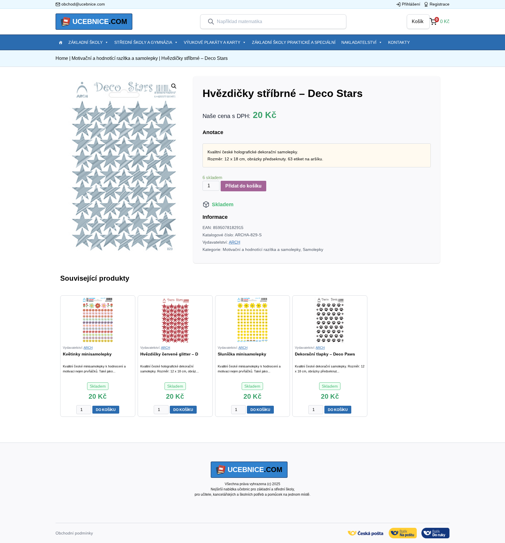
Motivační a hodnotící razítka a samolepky (115, 58)
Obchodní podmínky (74, 533)
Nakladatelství (358, 42)
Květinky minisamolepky (87, 354)
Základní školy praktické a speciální (293, 42)
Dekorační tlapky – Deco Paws (325, 354)
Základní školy (85, 42)
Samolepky (313, 249)
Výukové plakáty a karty (212, 42)
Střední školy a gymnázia (143, 42)
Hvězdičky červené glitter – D (169, 354)
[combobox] (278, 21)
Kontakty (399, 42)
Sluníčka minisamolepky (242, 354)
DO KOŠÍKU (106, 410)
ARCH (234, 242)
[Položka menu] (60, 42)
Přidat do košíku (243, 185)
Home (62, 58)
